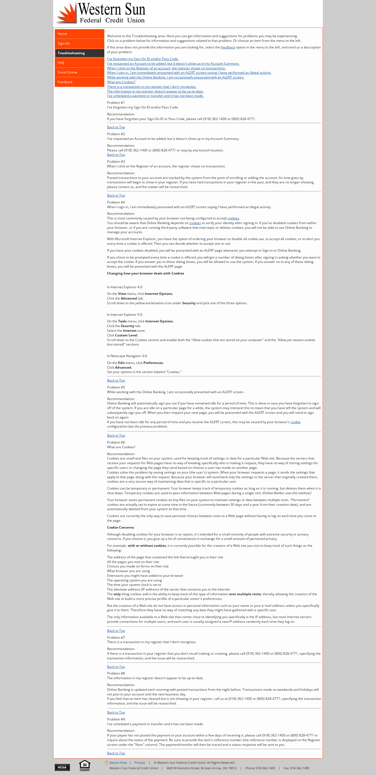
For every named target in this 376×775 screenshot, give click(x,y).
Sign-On (64, 43)
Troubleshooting (71, 53)
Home (62, 33)
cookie (296, 422)
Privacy (140, 762)
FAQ (61, 62)
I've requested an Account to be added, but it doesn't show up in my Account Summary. (173, 63)
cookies (233, 218)
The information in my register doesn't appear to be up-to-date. (155, 91)
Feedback (65, 82)
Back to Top (116, 127)
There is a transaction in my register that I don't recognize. (151, 86)
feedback (228, 47)
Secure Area (118, 762)
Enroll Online (67, 72)
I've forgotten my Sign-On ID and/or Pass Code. (143, 58)
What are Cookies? (121, 82)
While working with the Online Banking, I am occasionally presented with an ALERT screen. (175, 77)
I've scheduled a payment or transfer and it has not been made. (155, 95)
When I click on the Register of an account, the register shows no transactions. (166, 68)
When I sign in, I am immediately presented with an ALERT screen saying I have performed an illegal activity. (189, 72)
